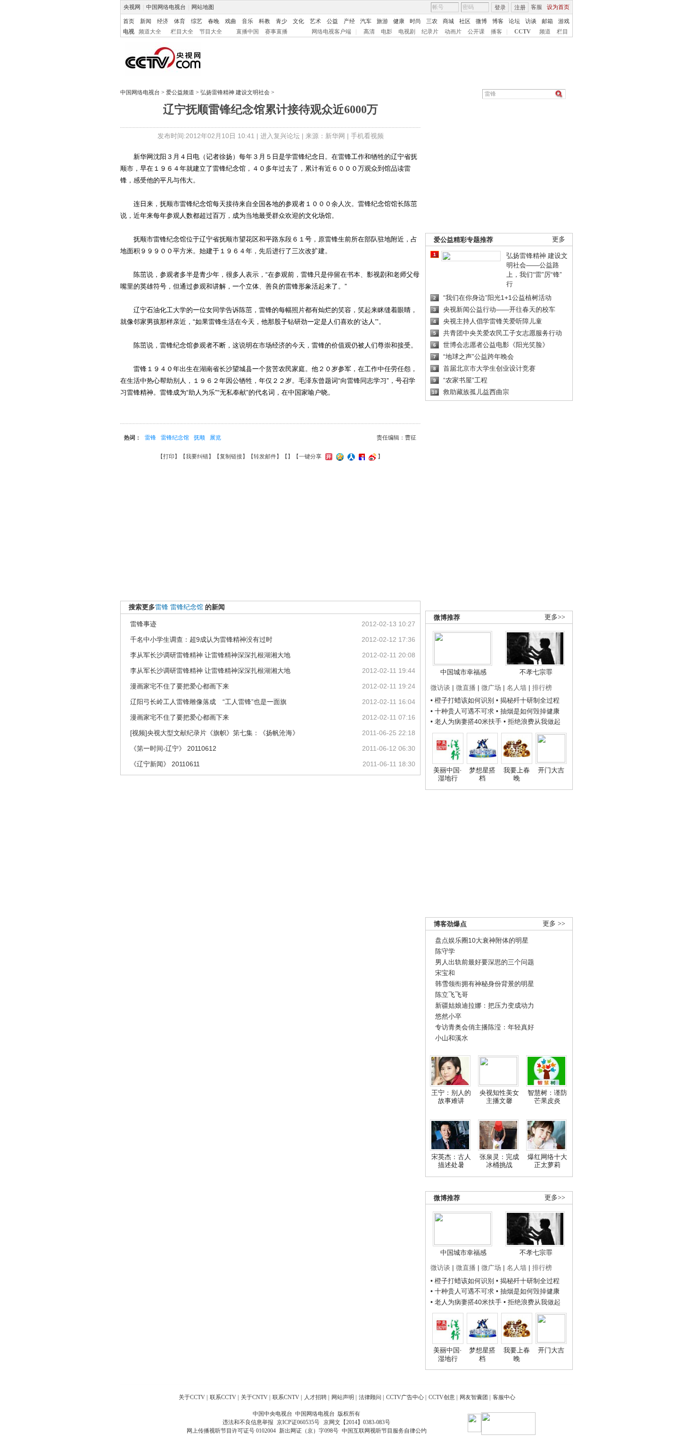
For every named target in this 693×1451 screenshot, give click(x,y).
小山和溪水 (451, 1038)
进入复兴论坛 (280, 136)
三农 (431, 21)
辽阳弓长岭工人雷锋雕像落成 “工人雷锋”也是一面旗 (208, 701)
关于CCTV (192, 1397)
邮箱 (547, 21)
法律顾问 (370, 1397)
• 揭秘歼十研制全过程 (528, 700)
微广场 (491, 687)
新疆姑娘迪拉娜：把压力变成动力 (484, 1005)
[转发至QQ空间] (339, 456)
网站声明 (342, 1397)
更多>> (554, 617)
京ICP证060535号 (298, 1422)
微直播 (466, 687)
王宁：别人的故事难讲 (451, 1097)
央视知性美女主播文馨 (499, 1097)
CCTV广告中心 (405, 1397)
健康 (398, 21)
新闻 (145, 21)
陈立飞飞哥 (451, 994)
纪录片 (429, 31)
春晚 (213, 21)
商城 (448, 21)
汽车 (365, 21)
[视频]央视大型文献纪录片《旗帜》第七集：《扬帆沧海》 (214, 733)
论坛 (514, 21)
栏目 (562, 31)
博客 (497, 21)
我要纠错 (197, 456)
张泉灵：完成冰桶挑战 (499, 1161)
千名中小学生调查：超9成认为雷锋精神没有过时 (201, 639)
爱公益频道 (180, 92)
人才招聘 (315, 1397)
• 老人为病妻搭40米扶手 (466, 721)
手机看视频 (367, 136)
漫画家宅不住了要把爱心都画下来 (179, 686)
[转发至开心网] (327, 456)
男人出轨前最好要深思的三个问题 (484, 962)
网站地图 (202, 7)
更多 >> (554, 923)
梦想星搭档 (482, 774)
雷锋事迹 (143, 624)
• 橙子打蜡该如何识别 (462, 700)
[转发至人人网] (350, 456)
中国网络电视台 (166, 7)
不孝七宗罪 (536, 672)
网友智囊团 (474, 1397)
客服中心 (504, 1397)
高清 (369, 31)
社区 (464, 21)
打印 (168, 456)
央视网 (132, 7)
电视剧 (406, 31)
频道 (545, 31)
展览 (215, 437)
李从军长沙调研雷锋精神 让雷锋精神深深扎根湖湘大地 (210, 655)
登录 (500, 7)
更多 (558, 239)
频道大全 (150, 31)
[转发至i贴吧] (360, 456)
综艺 (196, 21)
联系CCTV (223, 1397)
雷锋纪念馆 (175, 437)
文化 (298, 21)
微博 (481, 21)
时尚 (415, 21)
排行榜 (542, 687)
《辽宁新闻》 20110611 (165, 764)
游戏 (563, 21)
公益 (332, 21)
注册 (520, 7)
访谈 (530, 21)
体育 (179, 21)
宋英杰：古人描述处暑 (451, 1161)
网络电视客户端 (331, 31)
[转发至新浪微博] (371, 456)
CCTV (522, 31)
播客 (496, 31)
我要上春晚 (516, 774)
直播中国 (247, 31)
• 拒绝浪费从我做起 (532, 721)
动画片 (453, 31)
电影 (386, 31)
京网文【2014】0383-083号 (356, 1422)
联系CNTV (285, 1397)
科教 (264, 21)
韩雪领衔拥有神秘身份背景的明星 (484, 983)
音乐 (247, 21)
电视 (128, 31)
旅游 (382, 21)
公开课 (476, 31)
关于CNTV (254, 1397)
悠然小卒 (448, 1016)
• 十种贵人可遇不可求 (463, 711)
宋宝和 (445, 973)
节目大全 (210, 31)
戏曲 (230, 21)
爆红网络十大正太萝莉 (547, 1161)
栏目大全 (182, 31)
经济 (162, 21)
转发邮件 (265, 456)
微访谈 (440, 687)
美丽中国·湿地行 (447, 774)
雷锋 (150, 437)
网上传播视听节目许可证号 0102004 (231, 1430)
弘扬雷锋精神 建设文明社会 (235, 92)
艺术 (315, 21)
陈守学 (445, 951)
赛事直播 (276, 31)
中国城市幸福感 (463, 672)
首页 (128, 21)
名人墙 (517, 687)
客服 (536, 7)
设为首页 (558, 7)
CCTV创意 (442, 1397)
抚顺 (199, 437)
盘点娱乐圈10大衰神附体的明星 (481, 940)
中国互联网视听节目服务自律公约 (384, 1430)
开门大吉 (551, 770)
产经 (349, 21)
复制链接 (231, 456)
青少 (281, 21)
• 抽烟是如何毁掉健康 (528, 711)
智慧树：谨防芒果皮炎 (547, 1097)
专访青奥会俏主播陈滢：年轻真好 (484, 1027)
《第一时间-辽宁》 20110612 (173, 748)
